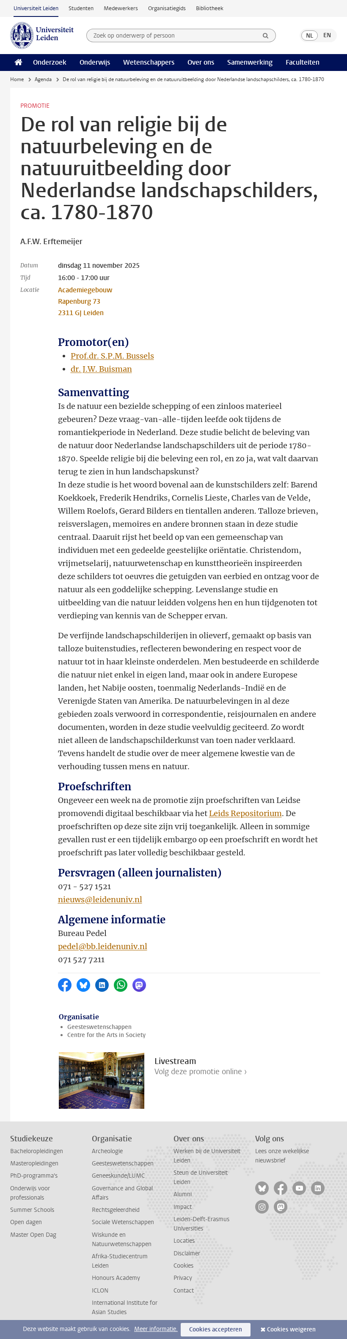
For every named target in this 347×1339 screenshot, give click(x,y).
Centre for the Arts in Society (106, 1035)
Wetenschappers (148, 62)
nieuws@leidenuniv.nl (100, 899)
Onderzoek (49, 62)
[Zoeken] (266, 35)
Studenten (81, 8)
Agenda (43, 79)
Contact (184, 1291)
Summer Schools (32, 1210)
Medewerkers (121, 8)
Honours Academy (116, 1278)
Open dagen (26, 1222)
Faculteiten (302, 62)
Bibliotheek (209, 8)
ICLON (100, 1291)
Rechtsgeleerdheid (116, 1210)
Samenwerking (250, 62)
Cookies (183, 1266)
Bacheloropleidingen (36, 1151)
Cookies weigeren (291, 1329)
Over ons (200, 62)
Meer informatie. (156, 1329)
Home (17, 79)
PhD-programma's (34, 1176)
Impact (183, 1207)
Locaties (184, 1241)
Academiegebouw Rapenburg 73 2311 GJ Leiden (85, 301)
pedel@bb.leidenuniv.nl (102, 946)
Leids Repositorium (245, 813)
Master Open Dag (33, 1235)
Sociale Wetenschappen (123, 1222)
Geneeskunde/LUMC (118, 1176)
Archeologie (107, 1151)
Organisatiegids (167, 8)
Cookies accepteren (215, 1329)
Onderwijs (95, 62)
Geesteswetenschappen (99, 1027)
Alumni (183, 1194)
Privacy (183, 1278)
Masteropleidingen (34, 1163)
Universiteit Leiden (36, 8)
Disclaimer (187, 1253)
